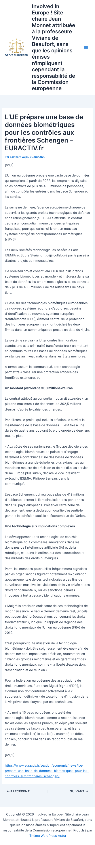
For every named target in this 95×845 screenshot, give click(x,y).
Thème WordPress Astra (47, 836)
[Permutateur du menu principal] (86, 47)
